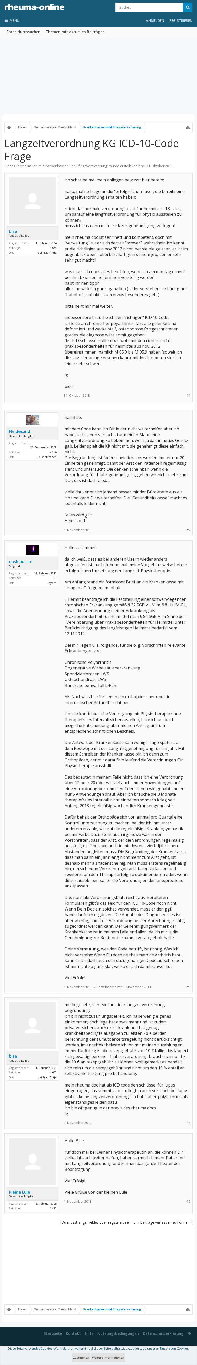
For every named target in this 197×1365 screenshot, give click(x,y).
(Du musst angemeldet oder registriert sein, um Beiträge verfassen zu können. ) (126, 1222)
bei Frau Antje (47, 252)
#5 (188, 1201)
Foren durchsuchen (24, 31)
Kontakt (73, 1333)
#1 (188, 395)
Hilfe (89, 1333)
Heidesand (19, 431)
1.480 (53, 1208)
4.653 (53, 248)
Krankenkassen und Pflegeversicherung (75, 165)
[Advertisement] (98, 75)
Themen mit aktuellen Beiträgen (75, 31)
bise (141, 165)
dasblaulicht (21, 561)
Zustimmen (81, 1357)
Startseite (53, 1333)
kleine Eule (19, 1192)
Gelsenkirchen (46, 457)
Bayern (52, 583)
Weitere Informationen (108, 1357)
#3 (188, 987)
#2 (188, 530)
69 (55, 578)
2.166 (53, 452)
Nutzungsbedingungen (118, 1333)
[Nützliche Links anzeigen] (187, 127)
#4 (188, 1123)
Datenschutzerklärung (163, 1333)
